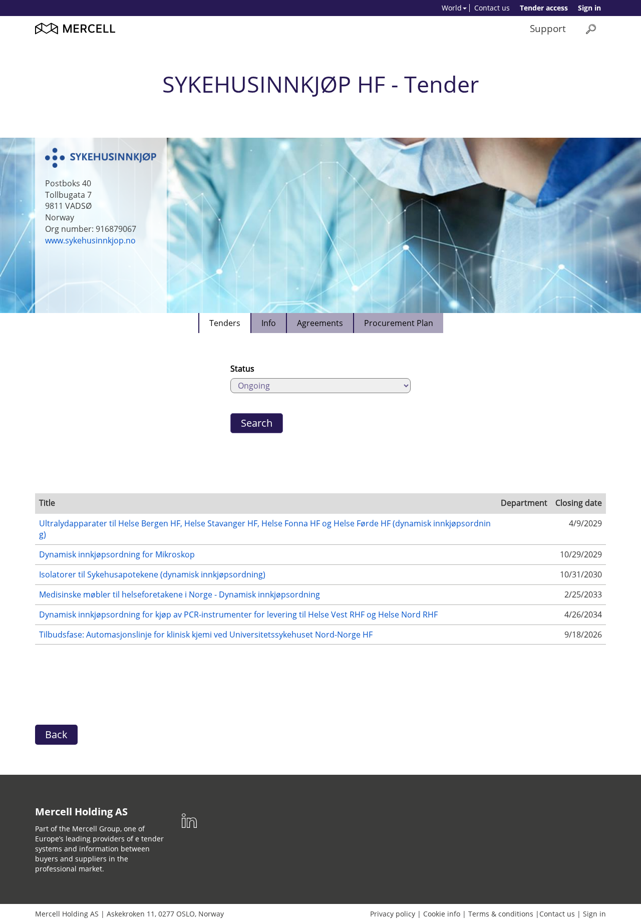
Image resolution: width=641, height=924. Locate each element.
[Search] (591, 29)
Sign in (589, 8)
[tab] (224, 323)
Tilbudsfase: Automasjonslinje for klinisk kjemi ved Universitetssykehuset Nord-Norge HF (206, 634)
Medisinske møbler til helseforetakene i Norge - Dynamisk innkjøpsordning (179, 594)
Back (56, 734)
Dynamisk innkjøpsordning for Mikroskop (117, 554)
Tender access (544, 8)
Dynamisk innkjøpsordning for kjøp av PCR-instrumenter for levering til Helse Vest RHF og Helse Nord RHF (238, 614)
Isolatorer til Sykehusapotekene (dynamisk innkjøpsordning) (152, 574)
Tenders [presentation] (224, 323)
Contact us (492, 8)
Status (242, 368)
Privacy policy (392, 913)
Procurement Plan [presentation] (398, 323)
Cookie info (441, 913)
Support (548, 28)
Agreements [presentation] (320, 323)
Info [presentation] (268, 323)
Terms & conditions (500, 913)
